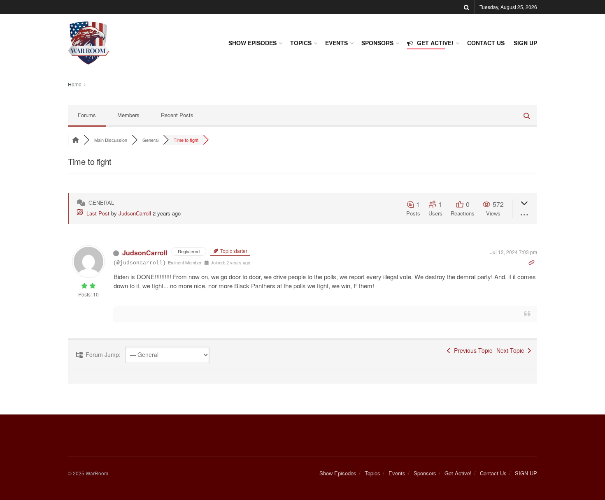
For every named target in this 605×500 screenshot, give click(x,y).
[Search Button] (466, 7)
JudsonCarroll (135, 213)
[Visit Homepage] (88, 43)
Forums (87, 115)
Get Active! (435, 43)
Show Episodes (252, 43)
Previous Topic (471, 350)
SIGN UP (525, 43)
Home (74, 84)
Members (128, 115)
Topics (301, 43)
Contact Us (486, 43)
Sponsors (377, 43)
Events (336, 43)
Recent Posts (177, 115)
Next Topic (511, 350)
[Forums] (75, 140)
